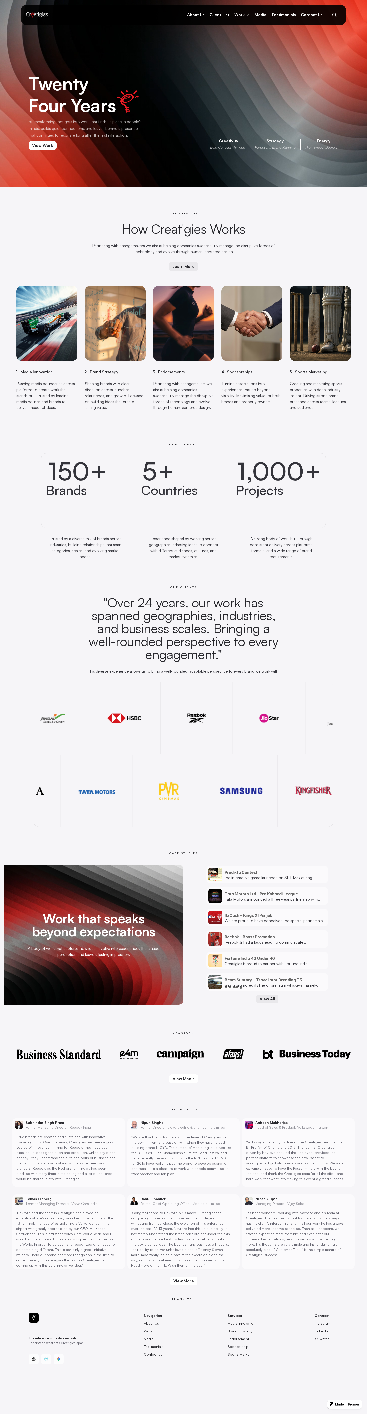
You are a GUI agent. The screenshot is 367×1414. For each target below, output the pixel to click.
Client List (219, 14)
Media (260, 14)
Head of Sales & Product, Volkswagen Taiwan (291, 1127)
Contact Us (312, 14)
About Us (196, 14)
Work (239, 14)
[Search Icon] (334, 15)
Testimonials (283, 14)
